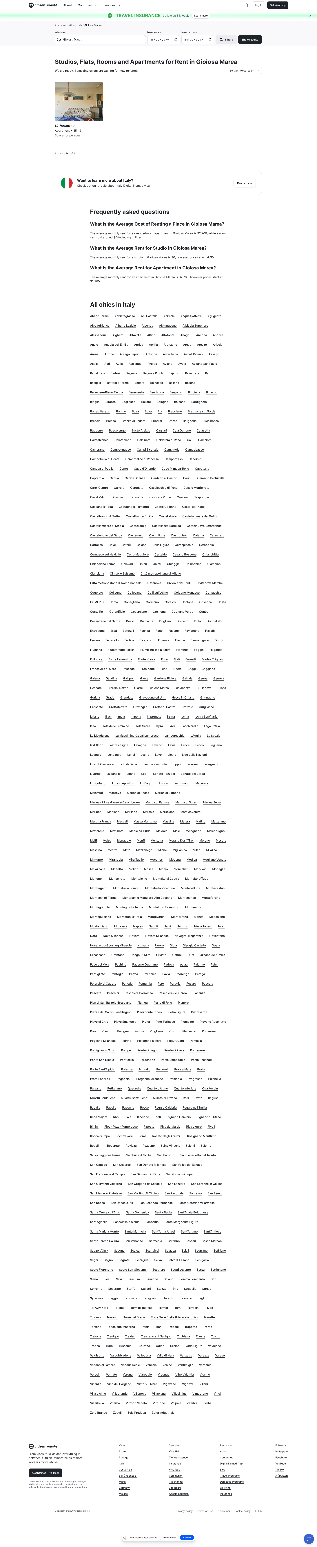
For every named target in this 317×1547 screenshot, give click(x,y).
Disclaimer (224, 1511)
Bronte (172, 421)
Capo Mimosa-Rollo (175, 468)
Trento (207, 1327)
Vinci (217, 1393)
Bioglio (95, 402)
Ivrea (172, 726)
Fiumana (96, 650)
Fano (159, 630)
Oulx (190, 955)
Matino (200, 821)
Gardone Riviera (165, 678)
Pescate (95, 993)
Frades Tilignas (212, 659)
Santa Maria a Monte (104, 1231)
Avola (182, 363)
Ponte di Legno (147, 1050)
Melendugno (216, 831)
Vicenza (95, 1384)
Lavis (171, 745)
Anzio (94, 344)
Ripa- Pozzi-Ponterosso (121, 1126)
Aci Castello (149, 316)
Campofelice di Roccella (142, 459)
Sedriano (220, 1250)
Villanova (139, 1393)
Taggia (113, 1298)
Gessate (96, 688)
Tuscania (125, 1346)
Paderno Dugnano (145, 964)
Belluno (190, 383)
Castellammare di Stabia (107, 526)
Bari (207, 373)
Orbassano (97, 955)
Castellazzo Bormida (166, 526)
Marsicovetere (191, 812)
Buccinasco (211, 421)
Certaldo (160, 554)
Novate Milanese (157, 936)
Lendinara (114, 754)
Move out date (189, 32)
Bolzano (179, 402)
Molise (148, 869)
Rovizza (131, 1145)
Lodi (144, 774)
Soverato (114, 1288)
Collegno (115, 592)
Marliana (113, 812)
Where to (60, 32)
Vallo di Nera (165, 1355)
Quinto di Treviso (165, 1098)
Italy (79, 25)
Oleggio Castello (194, 945)
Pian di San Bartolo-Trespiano (111, 1002)
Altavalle (135, 335)
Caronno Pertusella (210, 478)
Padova (169, 964)
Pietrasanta (199, 1012)
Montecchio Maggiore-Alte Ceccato (147, 897)
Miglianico (180, 850)
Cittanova (154, 583)
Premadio (175, 1079)
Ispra (159, 726)
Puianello (214, 1079)
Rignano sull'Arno (209, 1117)
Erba (113, 630)
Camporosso (174, 459)
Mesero (221, 840)
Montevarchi (156, 917)
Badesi (115, 373)
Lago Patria (212, 726)
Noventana (217, 936)
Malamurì (96, 793)
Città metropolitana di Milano (161, 573)
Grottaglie (140, 707)
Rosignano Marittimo (201, 1136)
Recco (144, 1107)
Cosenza (205, 602)
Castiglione (157, 535)
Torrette (209, 1317)
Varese (220, 1355)
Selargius (141, 1260)
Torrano (112, 1317)
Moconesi (156, 859)
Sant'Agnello (99, 1222)
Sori (213, 1279)
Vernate (111, 1374)
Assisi (94, 363)
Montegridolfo (100, 907)
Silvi (119, 1279)
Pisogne (123, 1031)
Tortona (95, 1327)
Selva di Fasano (179, 1260)
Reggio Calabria (166, 1107)
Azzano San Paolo (204, 363)
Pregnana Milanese (149, 1079)
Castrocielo (179, 535)
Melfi (93, 840)
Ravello (111, 1107)
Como (114, 602)
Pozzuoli (162, 1069)
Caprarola (97, 478)
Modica (192, 859)
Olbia (173, 945)
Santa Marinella (135, 1231)
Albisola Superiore (195, 325)
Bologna (162, 402)
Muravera (120, 926)
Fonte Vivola (146, 659)
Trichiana (183, 1336)
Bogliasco (128, 402)
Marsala (148, 812)
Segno (108, 1260)
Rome (142, 1136)
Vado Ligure (193, 1346)
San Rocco (97, 1203)
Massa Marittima (145, 821)
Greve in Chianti (183, 697)
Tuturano (143, 1346)
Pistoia (139, 1031)
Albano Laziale (125, 325)
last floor (96, 745)
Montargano (98, 888)
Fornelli (191, 659)
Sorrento (96, 1288)
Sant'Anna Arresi (163, 1231)
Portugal (124, 1457)
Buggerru (96, 430)
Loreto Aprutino (123, 783)
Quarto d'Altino (157, 1088)
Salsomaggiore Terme (105, 1155)
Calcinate (143, 440)
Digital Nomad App (231, 1463)
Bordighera (199, 402)
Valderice (214, 1346)
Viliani (203, 1384)
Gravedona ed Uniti (152, 697)
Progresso (195, 1079)
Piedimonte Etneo (149, 1012)
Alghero (117, 335)
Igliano (94, 716)
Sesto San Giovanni (133, 1269)
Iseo (93, 726)
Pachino (120, 964)
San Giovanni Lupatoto (182, 1174)
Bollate (146, 402)
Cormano (152, 602)
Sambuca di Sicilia (138, 1155)
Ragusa (213, 1098)
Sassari (191, 1241)
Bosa (135, 411)
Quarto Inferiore (185, 1088)
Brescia (95, 421)
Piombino (187, 1021)
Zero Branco (98, 1412)
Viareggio (145, 1374)
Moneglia (218, 869)
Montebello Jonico (126, 888)
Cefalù (126, 545)
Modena (175, 859)
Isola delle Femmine (115, 726)
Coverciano (139, 611)
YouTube (280, 1463)
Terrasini (193, 1308)
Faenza (145, 630)
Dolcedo (182, 621)
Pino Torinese (165, 1021)
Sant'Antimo (189, 1231)
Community (176, 1475)
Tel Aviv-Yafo (99, 1308)
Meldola (161, 831)
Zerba (207, 1403)
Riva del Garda (170, 1126)
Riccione (143, 1117)
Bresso (111, 421)
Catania (198, 535)
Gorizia (95, 697)
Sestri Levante (181, 1269)
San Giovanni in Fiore (145, 1174)
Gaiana (95, 678)
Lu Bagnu (146, 783)
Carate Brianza (135, 478)
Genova (218, 678)
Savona (119, 1250)
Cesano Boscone (184, 554)
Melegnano (193, 831)
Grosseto (96, 707)
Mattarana (218, 821)
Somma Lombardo (192, 1279)
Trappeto (191, 1327)
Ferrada (210, 630)
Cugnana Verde (182, 611)
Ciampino (214, 564)
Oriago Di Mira (140, 955)
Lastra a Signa (118, 745)
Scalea (135, 1250)
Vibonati (164, 1374)
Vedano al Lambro (102, 1365)
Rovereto (113, 1145)
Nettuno (182, 926)
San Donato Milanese (151, 1164)
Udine (160, 1346)
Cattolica (96, 545)
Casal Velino (98, 497)
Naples (138, 926)
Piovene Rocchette (213, 1021)
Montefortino (211, 897)
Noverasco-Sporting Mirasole (111, 945)
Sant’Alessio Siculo (126, 1222)
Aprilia (153, 344)
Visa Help (175, 1451)
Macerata (201, 783)
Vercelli (95, 1374)
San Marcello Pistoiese (106, 1193)
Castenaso (135, 535)
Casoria (182, 497)
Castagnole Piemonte (134, 507)
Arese (187, 344)
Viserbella (97, 1403)
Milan (196, 850)
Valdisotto (97, 1355)
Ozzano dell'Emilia (212, 955)
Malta (122, 1481)
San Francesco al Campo (107, 1174)
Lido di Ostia (128, 764)
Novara (134, 936)
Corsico (170, 602)
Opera (216, 945)
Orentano (118, 955)
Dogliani (165, 621)
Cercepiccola (184, 545)
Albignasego (168, 325)
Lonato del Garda (193, 774)
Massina (168, 821)
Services (109, 5)
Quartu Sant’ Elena (134, 1098)
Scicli (185, 1250)
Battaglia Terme (118, 383)
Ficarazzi (146, 640)
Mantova (115, 793)
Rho (116, 1117)
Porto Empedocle (173, 1060)
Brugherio (190, 421)
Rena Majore (98, 1117)
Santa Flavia (163, 1212)
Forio (164, 659)
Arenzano (170, 344)
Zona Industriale (163, 1412)
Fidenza (163, 640)
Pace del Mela (99, 964)
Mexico (123, 1493)
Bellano (174, 383)
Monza (198, 917)
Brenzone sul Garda (201, 411)
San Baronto (165, 1155)
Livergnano (211, 764)
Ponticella (127, 1060)
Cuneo (203, 611)
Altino (151, 335)
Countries (85, 5)
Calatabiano (122, 440)
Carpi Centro (99, 487)
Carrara (119, 487)
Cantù (123, 468)
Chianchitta (210, 554)
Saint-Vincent (170, 1145)
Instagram (281, 1451)
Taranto (168, 1298)
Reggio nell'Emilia (195, 1107)
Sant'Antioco (212, 1231)
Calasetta (203, 430)
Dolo (197, 621)
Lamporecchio (175, 735)
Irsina (171, 716)
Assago (214, 354)
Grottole (187, 707)
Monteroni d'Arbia (129, 917)
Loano (131, 774)
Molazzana (97, 869)
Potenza (127, 1069)
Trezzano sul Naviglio (156, 1336)
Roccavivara (124, 1136)
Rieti (158, 1117)
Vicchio (205, 1374)
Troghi (215, 1336)
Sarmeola (155, 1241)
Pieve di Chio (99, 1021)
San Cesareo (122, 1164)
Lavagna (140, 745)
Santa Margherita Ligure (181, 1222)
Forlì (177, 659)
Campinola (171, 449)
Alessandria (98, 335)
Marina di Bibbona (167, 793)
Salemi (190, 1145)
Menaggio (124, 840)
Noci (221, 926)
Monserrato (117, 878)
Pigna (146, 1021)
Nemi (167, 926)
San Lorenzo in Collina (207, 1184)
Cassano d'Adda (101, 507)
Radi (186, 1098)
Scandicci (152, 1250)
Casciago (119, 497)
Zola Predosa (136, 1412)
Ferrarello (112, 640)
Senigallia (202, 1260)
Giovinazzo (183, 688)
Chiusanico (193, 564)
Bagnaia (131, 373)
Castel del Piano (193, 507)
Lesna (145, 754)
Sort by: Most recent (242, 70)
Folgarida (215, 650)
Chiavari (127, 564)
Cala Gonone (182, 430)
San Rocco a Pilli (122, 1203)
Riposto (149, 1126)
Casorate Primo (160, 497)
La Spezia (213, 735)
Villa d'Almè (98, 1393)
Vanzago (186, 1355)
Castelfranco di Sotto (105, 516)
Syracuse (96, 1298)
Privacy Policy (184, 1511)
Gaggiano (208, 669)
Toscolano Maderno (121, 1327)
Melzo (107, 840)
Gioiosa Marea (159, 688)
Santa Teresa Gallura (104, 1241)
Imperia (136, 716)
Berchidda (157, 392)
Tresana (95, 1336)
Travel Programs (230, 1475)
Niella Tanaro (203, 926)
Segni (94, 1260)
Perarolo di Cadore (103, 983)
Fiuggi (218, 640)
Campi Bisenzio (147, 449)
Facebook (281, 1457)
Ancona (201, 335)
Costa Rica (125, 1469)
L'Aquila (195, 735)
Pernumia (145, 983)
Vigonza (188, 1384)
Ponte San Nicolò (102, 1060)
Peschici (113, 993)
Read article (244, 183)
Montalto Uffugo (196, 878)
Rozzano (149, 1145)
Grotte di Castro (164, 707)
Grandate (126, 697)
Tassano (186, 1298)
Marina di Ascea (138, 793)
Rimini (94, 1126)
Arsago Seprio (130, 354)
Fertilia (129, 640)
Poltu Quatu (175, 1041)
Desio (130, 621)
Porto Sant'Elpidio (102, 1069)
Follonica (96, 659)
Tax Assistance (178, 1457)
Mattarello (97, 831)
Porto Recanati (201, 1060)
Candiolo (195, 459)
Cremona (159, 611)
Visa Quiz (175, 1469)
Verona (128, 1374)
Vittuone (159, 1403)
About (67, 5)
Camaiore (205, 440)
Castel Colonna (165, 507)
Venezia (151, 1365)
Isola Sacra (142, 726)
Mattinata (116, 831)
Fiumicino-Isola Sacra (155, 650)
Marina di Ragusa (157, 802)
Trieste (200, 1336)
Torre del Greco (134, 1317)
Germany (124, 1487)
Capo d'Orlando (145, 468)
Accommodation (64, 25)
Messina (96, 850)
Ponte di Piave (174, 1050)
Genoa (202, 678)
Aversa (152, 363)
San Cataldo (98, 1164)
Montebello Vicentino (160, 888)
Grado (110, 697)
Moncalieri (181, 869)
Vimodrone (200, 1393)
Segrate (124, 1260)
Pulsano (95, 1088)
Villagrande (119, 1393)
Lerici (131, 754)
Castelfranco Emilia (139, 516)
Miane (162, 850)
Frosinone (148, 669)
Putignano (114, 1088)
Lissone (192, 764)
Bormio (121, 411)
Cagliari (161, 430)
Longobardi (98, 783)
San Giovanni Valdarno (106, 1184)
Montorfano (179, 917)
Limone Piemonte (155, 764)
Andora (218, 335)
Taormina (130, 1298)
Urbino (175, 1346)
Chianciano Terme (102, 564)
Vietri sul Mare (147, 1384)
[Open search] (246, 5)
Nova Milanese (113, 936)
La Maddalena (100, 735)
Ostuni (177, 955)
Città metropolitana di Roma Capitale (115, 583)
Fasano (174, 630)
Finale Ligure (200, 640)
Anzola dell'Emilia (116, 344)
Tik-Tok (279, 1469)
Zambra (192, 1403)
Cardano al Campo (164, 478)
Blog (222, 1469)
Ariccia (217, 344)
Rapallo (95, 1107)
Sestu (201, 1269)
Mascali (122, 821)
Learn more (201, 15)
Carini (187, 478)
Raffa (198, 1098)
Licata (172, 754)
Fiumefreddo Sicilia (121, 650)
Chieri (143, 564)
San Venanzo (134, 1241)
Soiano (169, 1279)
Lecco (199, 745)
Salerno (206, 1145)
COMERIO (97, 602)
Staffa (131, 1288)
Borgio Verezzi (100, 411)
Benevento (136, 392)
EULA (258, 1511)
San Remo (215, 1193)
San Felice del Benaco (187, 1164)
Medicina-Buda (139, 831)
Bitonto (110, 402)
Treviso (130, 1336)
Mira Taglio (136, 859)
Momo (163, 869)
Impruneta (154, 716)
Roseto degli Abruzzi (166, 1136)
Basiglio (95, 383)
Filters (229, 39)
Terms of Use (205, 1511)
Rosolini (95, 1145)
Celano (142, 545)
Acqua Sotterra (191, 316)
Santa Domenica (137, 1212)
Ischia (185, 716)
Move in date (154, 32)
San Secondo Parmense (156, 1203)
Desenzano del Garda (105, 621)
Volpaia (176, 1403)
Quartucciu (210, 1088)
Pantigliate (97, 974)
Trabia (145, 1327)
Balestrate (192, 373)
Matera (185, 821)
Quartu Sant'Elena (102, 1098)
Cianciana (97, 573)
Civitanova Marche (209, 583)
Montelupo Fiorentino (164, 907)
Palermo (199, 964)
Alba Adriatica (100, 325)
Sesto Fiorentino (101, 1269)
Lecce (185, 745)
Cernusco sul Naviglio (105, 554)
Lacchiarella (189, 726)
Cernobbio (206, 545)
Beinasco (156, 383)
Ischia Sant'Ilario (206, 716)
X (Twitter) (281, 1475)
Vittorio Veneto (136, 1403)
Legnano (216, 745)
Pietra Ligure (176, 1012)
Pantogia (117, 974)
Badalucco (97, 373)
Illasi (108, 716)
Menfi (141, 840)
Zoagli (117, 1412)
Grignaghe (207, 697)
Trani (158, 1327)
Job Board (175, 1487)
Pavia (166, 974)
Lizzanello (114, 774)
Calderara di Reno (168, 440)
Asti (107, 363)
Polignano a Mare (149, 1041)
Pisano (106, 1031)
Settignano (218, 1269)
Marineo (95, 812)
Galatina (111, 678)
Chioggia (173, 564)
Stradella (190, 1288)
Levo (158, 754)
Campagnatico (120, 449)
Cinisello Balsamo (122, 573)
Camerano (97, 449)
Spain (122, 1451)
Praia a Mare (182, 1069)
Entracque (97, 630)
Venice (167, 1365)
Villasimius (179, 1393)
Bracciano (175, 411)
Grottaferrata (118, 707)
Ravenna (128, 1107)
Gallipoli (128, 678)
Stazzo (162, 1288)
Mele (176, 831)
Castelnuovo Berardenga (204, 526)
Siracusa (134, 1279)
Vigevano (169, 1384)
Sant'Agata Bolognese (193, 1212)
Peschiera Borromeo (139, 993)
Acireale (169, 316)
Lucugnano (182, 783)
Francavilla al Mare (103, 669)
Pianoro (183, 1002)
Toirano (95, 1317)
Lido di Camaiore (102, 764)
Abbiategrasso (124, 316)
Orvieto (161, 955)
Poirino (126, 1041)
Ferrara (95, 640)
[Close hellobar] (310, 15)
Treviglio (113, 1336)
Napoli (153, 926)
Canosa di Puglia (102, 468)
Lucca (163, 783)
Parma (133, 974)
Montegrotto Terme (129, 907)
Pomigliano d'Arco (102, 1050)
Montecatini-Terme (103, 897)
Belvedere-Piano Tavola (106, 392)
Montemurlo (193, 907)
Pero (161, 983)
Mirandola (116, 859)
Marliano (131, 812)
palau (184, 964)
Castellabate (167, 516)
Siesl (107, 1279)
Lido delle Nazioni (194, 754)
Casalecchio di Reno (163, 487)
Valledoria (144, 1355)
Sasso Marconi (212, 1241)
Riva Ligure (194, 1126)
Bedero (139, 383)
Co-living (225, 1487)
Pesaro (191, 983)
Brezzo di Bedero (133, 421)
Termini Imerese (141, 1308)
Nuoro (159, 945)
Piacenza (199, 993)
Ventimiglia (185, 1365)
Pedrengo (182, 974)
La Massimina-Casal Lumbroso (137, 735)
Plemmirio (189, 1031)
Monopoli (96, 878)
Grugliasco (206, 707)
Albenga (147, 325)
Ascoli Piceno (193, 354)
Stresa (206, 1288)
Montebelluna (190, 888)
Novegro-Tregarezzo (188, 936)
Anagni (185, 335)
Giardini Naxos (118, 688)
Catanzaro (217, 535)
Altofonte (167, 335)
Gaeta (177, 669)
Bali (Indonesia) (128, 1475)
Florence (182, 650)
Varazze (203, 1355)
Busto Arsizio (141, 430)
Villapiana (159, 1393)
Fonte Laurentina (120, 659)
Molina (133, 869)
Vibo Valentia (184, 1374)
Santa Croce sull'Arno (105, 1212)
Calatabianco (99, 440)
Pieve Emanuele (125, 1021)
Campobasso (194, 449)
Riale (128, 1117)
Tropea (95, 1346)
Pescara (207, 983)
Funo (164, 669)
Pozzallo (144, 1069)
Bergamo (176, 392)
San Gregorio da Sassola (145, 1184)
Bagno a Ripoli (153, 373)
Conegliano (132, 602)
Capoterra (202, 468)
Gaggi (191, 669)
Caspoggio (201, 497)
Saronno (174, 1241)
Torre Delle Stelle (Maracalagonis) (174, 1317)
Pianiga (142, 1002)
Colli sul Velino (157, 592)
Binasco (211, 392)
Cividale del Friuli (179, 583)
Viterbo (115, 1403)
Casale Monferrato (196, 487)
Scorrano (201, 1250)
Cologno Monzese (187, 592)
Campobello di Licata (104, 459)
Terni (177, 1308)
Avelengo (135, 363)
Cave (112, 545)
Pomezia (196, 1041)
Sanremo (195, 1193)
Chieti (157, 564)
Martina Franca (100, 821)
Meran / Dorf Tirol (181, 840)
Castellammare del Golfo (199, 516)
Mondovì (200, 869)
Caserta (137, 497)
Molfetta (117, 869)
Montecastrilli (215, 888)
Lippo (177, 764)
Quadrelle (134, 1088)
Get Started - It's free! (45, 1472)
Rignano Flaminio (179, 1117)
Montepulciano (100, 917)
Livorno (95, 774)
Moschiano (217, 917)
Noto (93, 936)
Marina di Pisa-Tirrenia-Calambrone (115, 802)
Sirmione (152, 1279)
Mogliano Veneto (214, 859)
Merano (204, 840)
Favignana (192, 630)
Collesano (134, 592)
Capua (114, 478)
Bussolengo (117, 430)
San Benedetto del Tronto (198, 1155)
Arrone (109, 354)
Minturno (96, 859)
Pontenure (197, 1050)
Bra (160, 411)
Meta (126, 850)
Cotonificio (117, 611)
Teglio (202, 1298)
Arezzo (202, 344)
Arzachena (170, 354)
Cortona (187, 602)
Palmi (214, 964)
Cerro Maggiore (138, 554)
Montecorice (187, 897)
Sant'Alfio (152, 1222)
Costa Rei (96, 611)
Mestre (112, 850)
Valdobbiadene (120, 1355)
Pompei (126, 1050)
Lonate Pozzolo (164, 774)
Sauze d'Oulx (99, 1250)
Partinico (150, 974)
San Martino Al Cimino (143, 1193)
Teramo (119, 1308)
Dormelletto (215, 621)
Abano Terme (99, 316)
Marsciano (167, 812)
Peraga (200, 974)
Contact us (226, 1457)
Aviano (167, 363)
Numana (143, 945)
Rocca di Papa (100, 1136)
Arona (94, 354)
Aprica (138, 344)
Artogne (151, 354)
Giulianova (204, 688)
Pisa (93, 1031)
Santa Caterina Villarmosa (196, 1203)
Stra (175, 1288)
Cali (189, 440)
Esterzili (128, 630)
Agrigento (214, 316)
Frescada (128, 669)
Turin (109, 1346)
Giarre (138, 688)
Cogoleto (96, 592)
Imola (121, 716)
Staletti (146, 1288)
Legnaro (96, 754)
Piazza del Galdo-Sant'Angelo (110, 1012)
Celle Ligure (160, 545)
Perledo (127, 983)
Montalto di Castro (166, 878)
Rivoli (211, 1126)
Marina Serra (212, 802)
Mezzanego (144, 850)
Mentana (157, 840)
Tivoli (209, 1308)
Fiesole (180, 640)
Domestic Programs (232, 1481)
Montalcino (139, 878)
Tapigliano (150, 1298)
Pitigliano (156, 1031)
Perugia (175, 983)
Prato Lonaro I (100, 1079)
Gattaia (187, 678)
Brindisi (156, 421)
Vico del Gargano (119, 1384)
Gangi (144, 678)
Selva (158, 1260)
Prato (201, 1069)
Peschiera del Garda (173, 993)
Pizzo (172, 1031)
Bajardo (174, 373)
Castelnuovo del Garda (106, 535)
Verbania (205, 1365)
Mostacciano (99, 926)
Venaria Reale (130, 1365)
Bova (148, 411)
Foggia (199, 650)
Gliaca (221, 688)
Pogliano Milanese (103, 1041)
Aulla (119, 363)
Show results (250, 39)
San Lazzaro (176, 1184)
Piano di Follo (163, 1002)
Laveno (157, 745)
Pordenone (147, 1060)
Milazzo (211, 850)
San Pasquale (174, 1193)
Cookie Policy (242, 1511)
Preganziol (123, 1079)
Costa (222, 602)
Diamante (146, 621)
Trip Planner (176, 1481)
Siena (94, 1279)
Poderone (209, 1031)
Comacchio (213, 592)
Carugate (136, 487)
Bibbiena (194, 392)
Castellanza (138, 526)
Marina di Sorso (186, 802)
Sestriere (158, 1269)
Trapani (173, 1327)
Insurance (175, 1463)
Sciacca (170, 1250)
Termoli (163, 1308)
